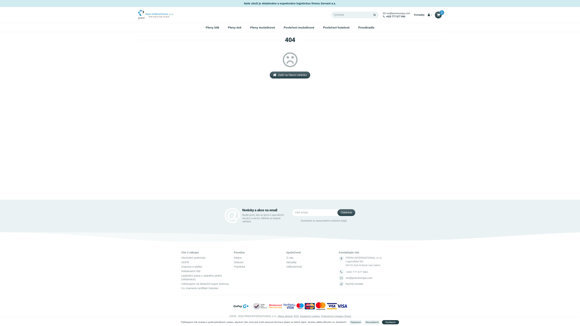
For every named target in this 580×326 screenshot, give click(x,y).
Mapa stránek (285, 316)
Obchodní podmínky (193, 257)
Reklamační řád (190, 271)
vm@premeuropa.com (359, 278)
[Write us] (341, 283)
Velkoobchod (294, 266)
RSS (296, 316)
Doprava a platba (191, 266)
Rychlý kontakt (354, 283)
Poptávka (239, 266)
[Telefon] (341, 272)
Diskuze (238, 262)
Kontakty (419, 15)
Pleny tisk (235, 27)
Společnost (293, 252)
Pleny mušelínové (262, 27)
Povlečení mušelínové (299, 27)
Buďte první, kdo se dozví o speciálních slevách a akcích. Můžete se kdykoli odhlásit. (263, 218)
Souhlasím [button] (390, 322)
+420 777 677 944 (357, 271)
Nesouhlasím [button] (372, 322)
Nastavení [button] (356, 322)
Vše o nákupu (190, 252)
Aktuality (291, 262)
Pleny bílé (212, 27)
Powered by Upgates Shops (336, 316)
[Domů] (155, 15)
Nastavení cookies (310, 316)
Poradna (239, 252)
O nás (289, 257)
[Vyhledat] (374, 15)
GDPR (185, 262)
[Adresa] (341, 258)
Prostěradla (366, 27)
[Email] (341, 278)
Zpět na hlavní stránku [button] (292, 75)
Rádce (238, 257)
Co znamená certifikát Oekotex (199, 288)
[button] (438, 14)
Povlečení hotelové (336, 27)
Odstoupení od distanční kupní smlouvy (205, 283)
